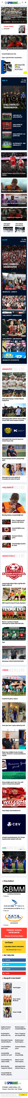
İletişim (20, 1089)
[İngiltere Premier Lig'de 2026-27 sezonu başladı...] (14, 165)
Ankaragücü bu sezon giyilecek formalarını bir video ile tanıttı (11, 478)
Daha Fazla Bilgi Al (18, 1096)
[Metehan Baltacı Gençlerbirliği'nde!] (14, 186)
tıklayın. (20, 936)
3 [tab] (20, 849)
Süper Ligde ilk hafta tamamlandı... (12, 57)
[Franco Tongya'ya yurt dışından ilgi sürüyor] (14, 214)
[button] (25, 2)
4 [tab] (21, 849)
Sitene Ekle (11, 1089)
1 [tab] (18, 849)
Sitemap (4, 1089)
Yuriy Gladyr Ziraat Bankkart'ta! (11, 810)
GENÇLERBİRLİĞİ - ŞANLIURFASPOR (12, 339)
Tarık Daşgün (16, 987)
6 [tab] (23, 849)
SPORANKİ (5, 1087)
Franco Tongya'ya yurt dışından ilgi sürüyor (18, 521)
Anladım (23, 1094)
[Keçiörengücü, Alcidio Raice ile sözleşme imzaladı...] (14, 200)
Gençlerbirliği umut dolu (9, 54)
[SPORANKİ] (14, 1082)
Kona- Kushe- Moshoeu (17, 999)
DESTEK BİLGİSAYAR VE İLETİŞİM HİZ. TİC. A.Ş (14, 908)
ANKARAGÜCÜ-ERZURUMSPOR (11, 360)
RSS (19, 1087)
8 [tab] (25, 849)
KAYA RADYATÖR (14, 923)
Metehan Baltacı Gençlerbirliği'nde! (12, 515)
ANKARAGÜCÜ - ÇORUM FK (10, 292)
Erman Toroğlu (17, 1012)
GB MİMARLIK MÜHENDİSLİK (14, 894)
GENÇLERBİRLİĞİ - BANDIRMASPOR (12, 315)
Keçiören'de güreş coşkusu (10, 699)
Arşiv (16, 1089)
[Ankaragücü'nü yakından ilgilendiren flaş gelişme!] (13, 229)
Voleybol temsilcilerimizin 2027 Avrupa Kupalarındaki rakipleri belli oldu (13, 838)
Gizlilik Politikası (13, 1087)
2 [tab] (19, 849)
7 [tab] (24, 849)
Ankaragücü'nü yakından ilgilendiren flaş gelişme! (13, 226)
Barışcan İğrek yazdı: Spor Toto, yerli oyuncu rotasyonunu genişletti (12, 783)
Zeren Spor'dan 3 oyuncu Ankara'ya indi (13, 725)
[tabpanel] (14, 862)
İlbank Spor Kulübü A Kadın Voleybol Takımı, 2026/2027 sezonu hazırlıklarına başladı (14, 753)
